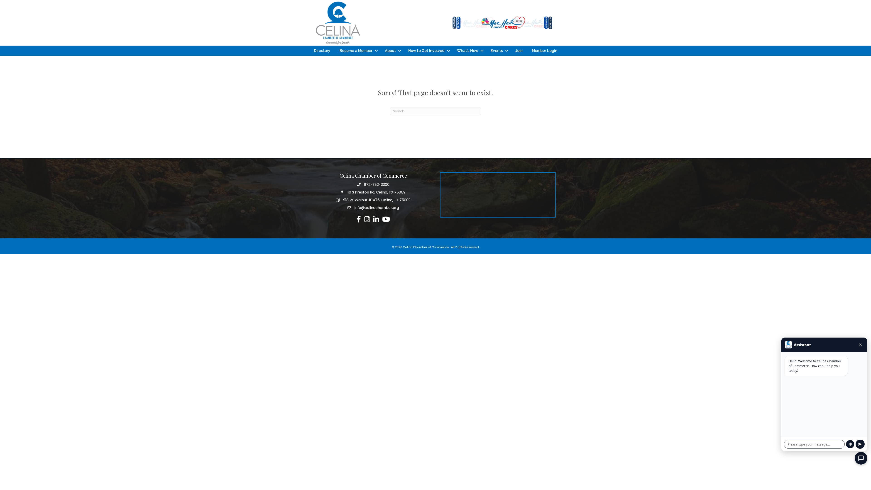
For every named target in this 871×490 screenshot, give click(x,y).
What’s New (467, 51)
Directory (322, 51)
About (390, 51)
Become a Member (356, 51)
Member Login (544, 51)
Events (497, 51)
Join (519, 51)
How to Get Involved (426, 51)
